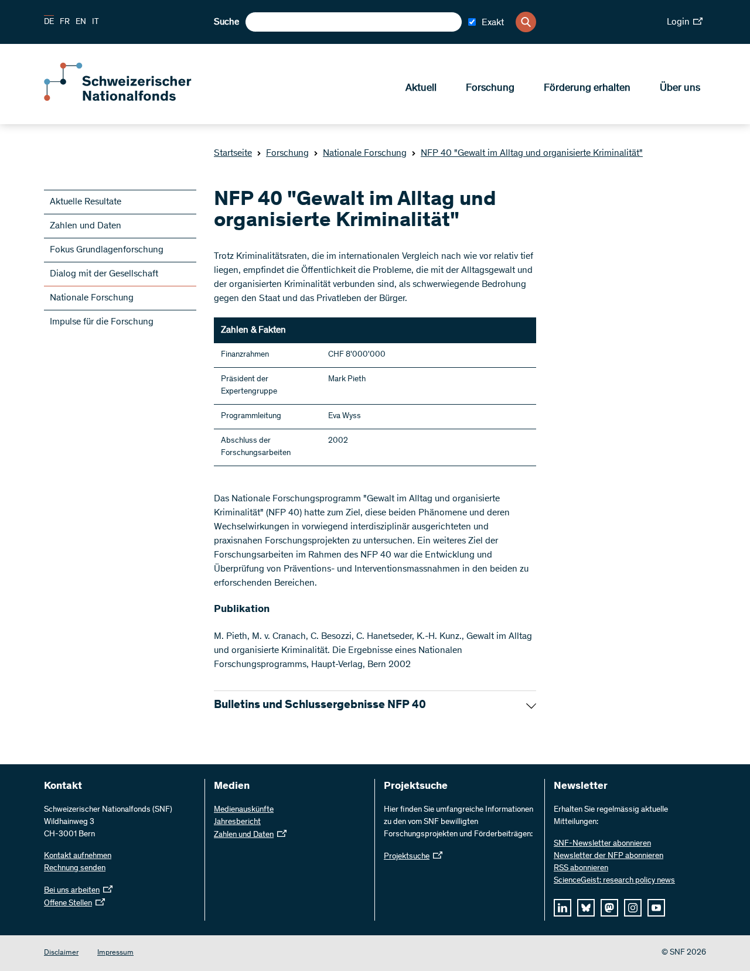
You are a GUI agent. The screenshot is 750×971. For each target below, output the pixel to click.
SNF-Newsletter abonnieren (602, 844)
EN (81, 22)
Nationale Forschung (365, 153)
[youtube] (656, 908)
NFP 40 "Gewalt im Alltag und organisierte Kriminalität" (532, 153)
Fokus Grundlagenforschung (106, 250)
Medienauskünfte (244, 810)
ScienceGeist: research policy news (614, 881)
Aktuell (421, 88)
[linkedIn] (562, 908)
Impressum (115, 953)
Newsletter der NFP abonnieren (608, 856)
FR (65, 22)
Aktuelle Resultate (85, 202)
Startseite (233, 153)
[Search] (526, 22)
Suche (226, 22)
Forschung (490, 88)
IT (95, 22)
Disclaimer (61, 953)
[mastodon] (609, 908)
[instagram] (633, 908)
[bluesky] (586, 908)
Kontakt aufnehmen (77, 856)
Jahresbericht (237, 822)
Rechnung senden (74, 868)
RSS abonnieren (581, 868)
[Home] (129, 98)
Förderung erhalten (587, 88)
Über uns (680, 88)
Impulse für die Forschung (102, 322)
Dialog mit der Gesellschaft (104, 274)
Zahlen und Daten (85, 226)
